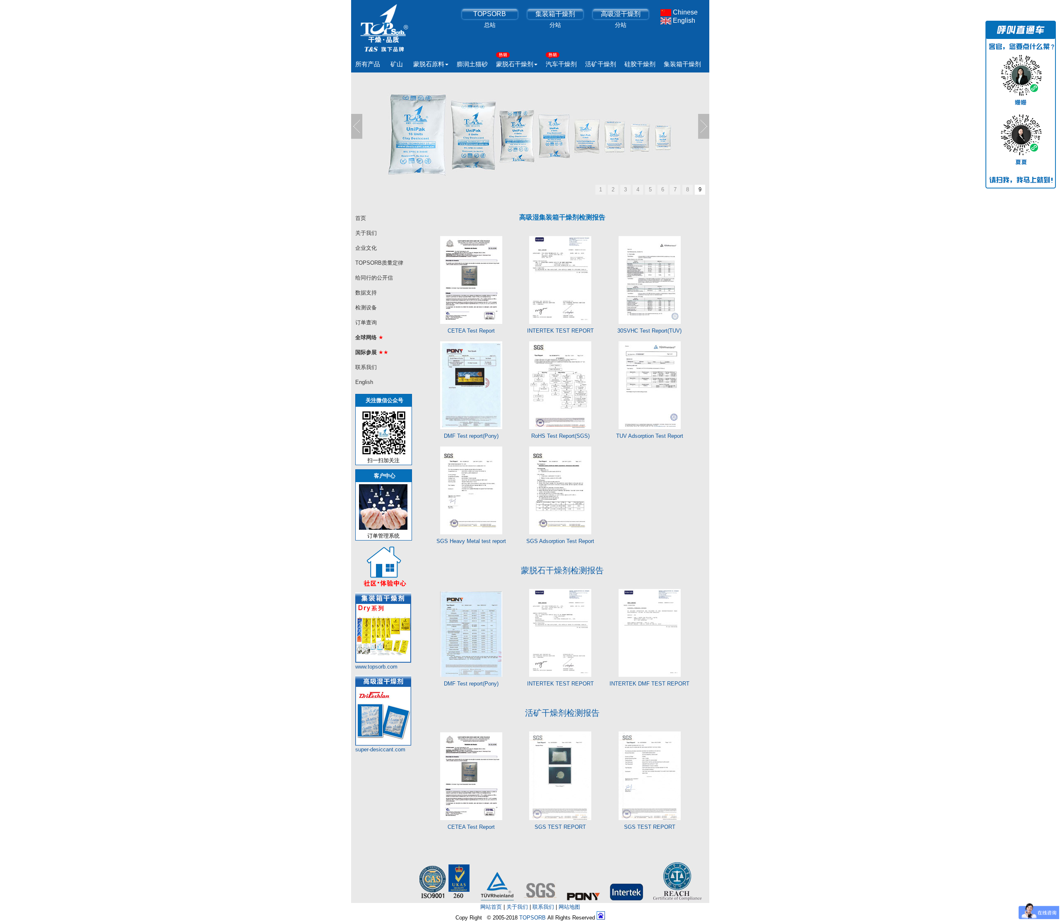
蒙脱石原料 (428, 64)
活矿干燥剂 (600, 64)
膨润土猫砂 (472, 64)
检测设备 (366, 307)
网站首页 (491, 907)
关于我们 (366, 233)
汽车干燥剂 (561, 64)
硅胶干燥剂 (639, 64)
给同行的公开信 (374, 278)
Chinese (684, 12)
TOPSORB (489, 13)
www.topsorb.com (376, 667)
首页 (360, 218)
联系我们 (366, 367)
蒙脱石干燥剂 (514, 64)
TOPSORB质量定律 (379, 263)
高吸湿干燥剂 (621, 13)
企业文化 (366, 248)
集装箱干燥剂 (555, 13)
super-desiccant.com (380, 749)
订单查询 (366, 322)
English (683, 20)
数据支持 (366, 293)
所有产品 (367, 64)
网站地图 (569, 907)
